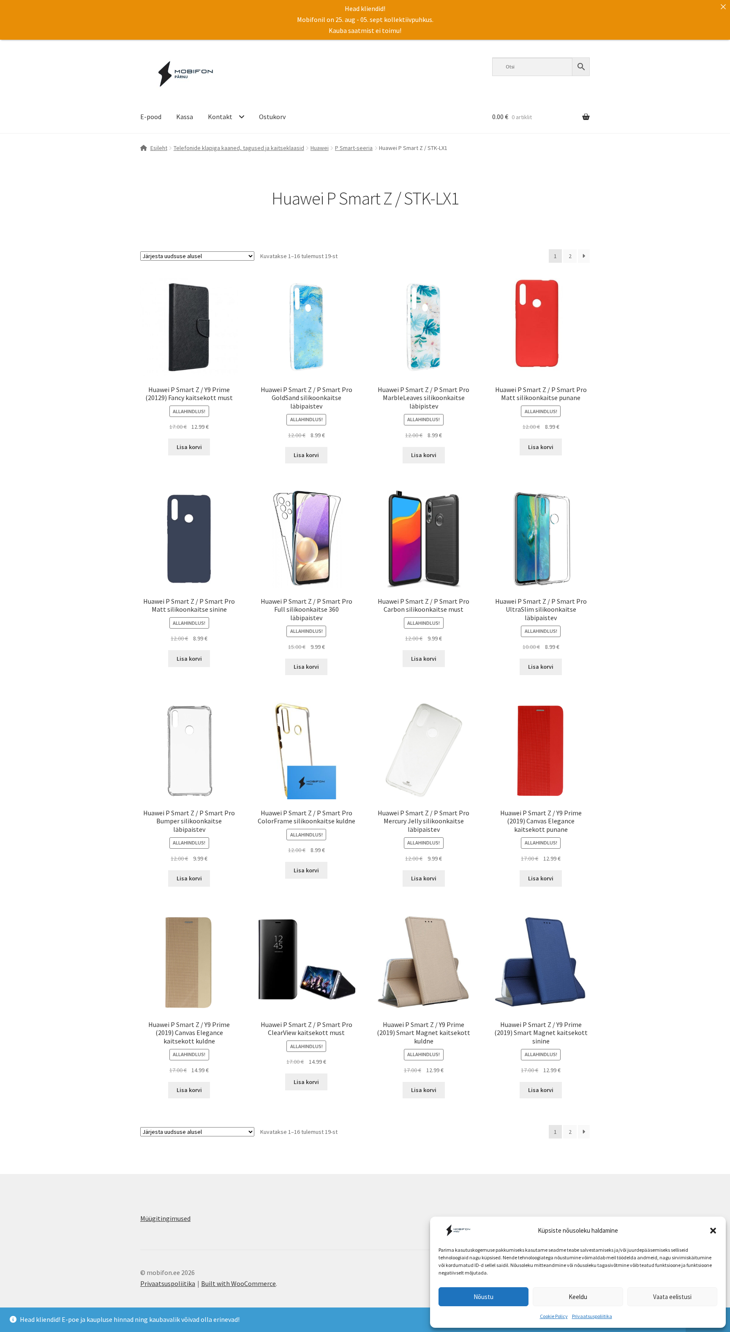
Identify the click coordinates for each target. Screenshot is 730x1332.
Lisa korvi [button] (189, 447)
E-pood (150, 116)
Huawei (320, 148)
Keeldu (578, 1297)
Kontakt (220, 116)
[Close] (723, 7)
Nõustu (483, 1297)
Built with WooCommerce (238, 1283)
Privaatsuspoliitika (592, 1316)
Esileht (158, 148)
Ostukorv (272, 116)
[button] (713, 1230)
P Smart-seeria (354, 148)
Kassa (184, 116)
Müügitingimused (165, 1218)
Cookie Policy (554, 1316)
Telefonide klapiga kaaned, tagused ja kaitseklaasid (239, 148)
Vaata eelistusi (672, 1297)
